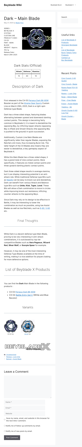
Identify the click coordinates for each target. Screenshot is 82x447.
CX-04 (26, 334)
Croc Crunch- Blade (69, 84)
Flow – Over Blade (68, 100)
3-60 (47, 208)
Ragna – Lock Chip (68, 94)
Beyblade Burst (56, 5)
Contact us (65, 58)
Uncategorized (11, 354)
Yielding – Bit (66, 107)
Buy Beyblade (66, 60)
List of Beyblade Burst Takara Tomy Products (68, 52)
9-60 (42, 208)
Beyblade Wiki (13, 4)
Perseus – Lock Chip (13, 357)
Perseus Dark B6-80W (38, 100)
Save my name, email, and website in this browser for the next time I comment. (28, 419)
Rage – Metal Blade (69, 97)
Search (64, 17)
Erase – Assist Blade (69, 104)
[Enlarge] (44, 31)
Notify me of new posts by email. (19, 431)
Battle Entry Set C (24, 295)
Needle (10, 180)
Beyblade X (70, 5)
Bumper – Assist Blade (13, 359)
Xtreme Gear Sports (33, 103)
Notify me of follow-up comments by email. (23, 426)
